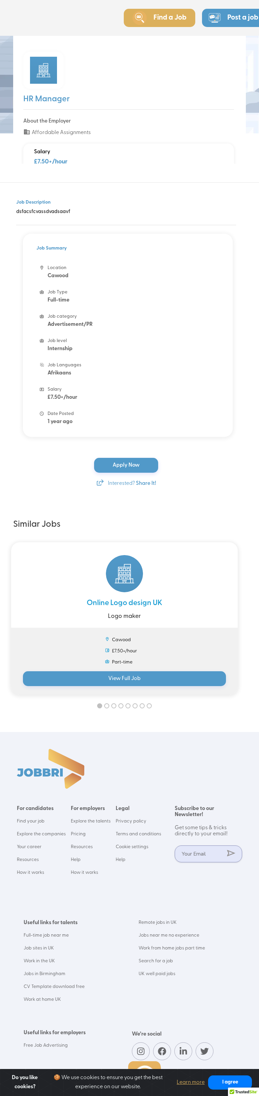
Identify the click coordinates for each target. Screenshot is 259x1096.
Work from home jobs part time (172, 948)
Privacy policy (131, 821)
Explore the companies (41, 834)
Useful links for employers (55, 1033)
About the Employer (47, 121)
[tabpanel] (124, 618)
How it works (30, 872)
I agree (230, 1082)
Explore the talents (91, 821)
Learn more (191, 1082)
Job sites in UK (39, 948)
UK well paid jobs (157, 973)
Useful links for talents (51, 922)
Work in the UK (39, 961)
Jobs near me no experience (169, 935)
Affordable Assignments (61, 132)
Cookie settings (132, 847)
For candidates (35, 808)
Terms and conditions (138, 834)
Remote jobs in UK (158, 922)
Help (76, 859)
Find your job (31, 821)
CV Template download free (54, 986)
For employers (88, 808)
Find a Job (169, 17)
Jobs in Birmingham (44, 973)
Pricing (78, 834)
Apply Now (127, 465)
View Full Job (124, 678)
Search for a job (156, 961)
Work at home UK (42, 999)
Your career (29, 847)
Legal (123, 808)
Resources (28, 859)
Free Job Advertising (46, 1045)
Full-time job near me (46, 935)
